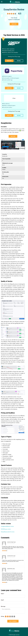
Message (3, 606)
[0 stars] (4, 616)
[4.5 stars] (13, 616)
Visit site (14, 24)
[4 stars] (12, 616)
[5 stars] (14, 616)
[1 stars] (6, 616)
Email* (2, 600)
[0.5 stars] (5, 616)
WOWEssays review (6, 529)
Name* (2, 593)
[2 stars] (8, 616)
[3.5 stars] (11, 616)
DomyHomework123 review (7, 531)
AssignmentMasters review (7, 526)
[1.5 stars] (7, 616)
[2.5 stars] (9, 616)
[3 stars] (10, 616)
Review (19, 60)
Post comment (13, 621)
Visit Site (9, 60)
